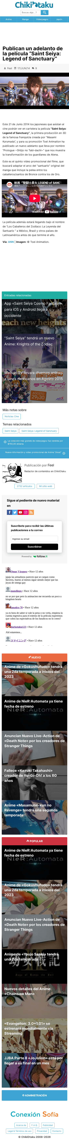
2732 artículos (24, 486)
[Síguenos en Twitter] (15, 513)
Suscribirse (35, 546)
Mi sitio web (45, 486)
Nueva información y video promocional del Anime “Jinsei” (33, 452)
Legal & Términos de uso (19, 1131)
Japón (59, 19)
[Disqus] (34, 606)
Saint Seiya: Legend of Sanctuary (39, 430)
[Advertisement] (34, 33)
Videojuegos (42, 19)
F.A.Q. (34, 1125)
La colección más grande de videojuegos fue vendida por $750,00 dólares (35, 442)
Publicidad (48, 1125)
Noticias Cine (12, 416)
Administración (35, 1095)
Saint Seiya (10, 430)
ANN (11, 241)
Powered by (27, 556)
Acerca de (21, 1125)
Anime (9, 19)
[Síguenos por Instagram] (26, 513)
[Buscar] (44, 12)
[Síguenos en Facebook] (9, 513)
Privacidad (42, 1131)
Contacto (56, 1131)
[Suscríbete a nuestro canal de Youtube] (20, 513)
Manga (25, 19)
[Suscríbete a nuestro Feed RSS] (31, 513)
